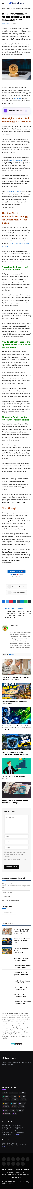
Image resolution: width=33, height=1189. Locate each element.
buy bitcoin (17, 98)
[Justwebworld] (17, 3)
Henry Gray (6, 24)
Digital (23, 1093)
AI (15, 1113)
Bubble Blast (6, 1143)
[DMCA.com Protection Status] (16, 1045)
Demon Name (19, 1132)
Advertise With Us (22, 1169)
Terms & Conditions (9, 1174)
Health (24, 1099)
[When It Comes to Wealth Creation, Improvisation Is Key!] (16, 790)
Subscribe (6, 896)
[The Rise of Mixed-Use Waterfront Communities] (16, 691)
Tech (5, 1093)
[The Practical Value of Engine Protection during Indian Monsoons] (16, 742)
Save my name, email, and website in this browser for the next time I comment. (15, 854)
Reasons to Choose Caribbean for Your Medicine (24, 613)
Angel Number (19, 1131)
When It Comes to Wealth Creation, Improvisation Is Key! (15, 802)
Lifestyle (6, 1099)
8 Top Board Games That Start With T (21, 996)
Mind (5, 1110)
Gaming (22, 1103)
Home (3, 8)
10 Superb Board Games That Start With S (22, 1003)
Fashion (6, 1106)
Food (22, 1106)
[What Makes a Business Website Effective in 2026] (7, 941)
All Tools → (17, 1134)
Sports (21, 1110)
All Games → (6, 1147)
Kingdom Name (6, 1134)
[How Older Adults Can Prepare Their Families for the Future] (16, 667)
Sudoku (14, 1143)
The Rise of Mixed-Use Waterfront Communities (14, 703)
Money (9, 8)
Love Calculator (18, 1127)
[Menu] (3, 3)
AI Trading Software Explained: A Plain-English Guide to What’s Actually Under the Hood (16, 728)
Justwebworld (20, 1182)
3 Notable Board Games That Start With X (22, 966)
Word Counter (17, 1125)
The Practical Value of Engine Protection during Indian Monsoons (15, 753)
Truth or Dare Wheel (8, 1145)
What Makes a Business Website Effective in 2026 (22, 941)
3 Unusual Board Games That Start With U (22, 989)
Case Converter (6, 1127)
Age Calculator (6, 1125)
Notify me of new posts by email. (16, 859)
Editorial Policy (23, 1174)
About (4, 1169)
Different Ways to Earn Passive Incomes (13, 777)
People (23, 1096)
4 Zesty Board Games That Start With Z (21, 959)
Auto (15, 1106)
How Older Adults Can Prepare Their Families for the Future (15, 678)
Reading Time (6, 1129)
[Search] (30, 3)
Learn (14, 1096)
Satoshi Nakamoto (15, 160)
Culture (16, 1099)
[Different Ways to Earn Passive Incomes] (16, 766)
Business (14, 1093)
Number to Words (7, 1131)
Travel (14, 1103)
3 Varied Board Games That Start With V (22, 982)
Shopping (7, 1113)
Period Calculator (18, 1129)
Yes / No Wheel (21, 1145)
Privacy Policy (20, 1172)
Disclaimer (9, 1172)
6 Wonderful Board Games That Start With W (22, 974)
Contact (11, 1169)
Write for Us (16, 1177)
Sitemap (11, 1183)
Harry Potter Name (7, 1132)
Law (13, 1110)
